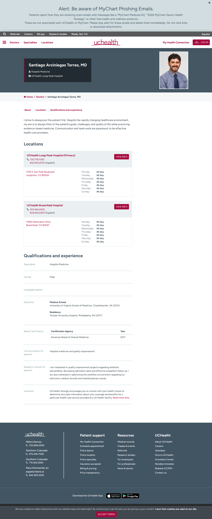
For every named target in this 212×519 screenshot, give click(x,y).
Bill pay (41, 34)
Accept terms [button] (106, 514)
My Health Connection (176, 42)
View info (121, 156)
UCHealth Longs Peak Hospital (47, 76)
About (27, 110)
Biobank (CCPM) (163, 468)
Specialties (30, 42)
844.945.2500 (37, 162)
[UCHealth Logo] (34, 434)
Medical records (126, 441)
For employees (125, 459)
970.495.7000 (36, 454)
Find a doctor (87, 450)
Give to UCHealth (164, 455)
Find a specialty (88, 459)
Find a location (87, 455)
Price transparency (90, 472)
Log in (204, 42)
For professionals (126, 464)
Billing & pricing (88, 468)
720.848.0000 (36, 445)
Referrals (15, 34)
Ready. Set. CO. (80, 34)
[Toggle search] (4, 34)
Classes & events (126, 446)
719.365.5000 (36, 462)
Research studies (58, 34)
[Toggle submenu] (4, 42)
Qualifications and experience (66, 110)
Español (206, 34)
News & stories (125, 468)
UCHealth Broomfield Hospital (45, 205)
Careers (28, 34)
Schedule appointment (92, 446)
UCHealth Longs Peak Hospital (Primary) (51, 155)
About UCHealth (163, 441)
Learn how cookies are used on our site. (176, 509)
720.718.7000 (37, 159)
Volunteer (160, 450)
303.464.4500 (37, 209)
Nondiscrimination (164, 464)
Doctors (14, 42)
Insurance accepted (90, 464)
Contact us (160, 472)
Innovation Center (164, 459)
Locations (47, 42)
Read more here (121, 397)
